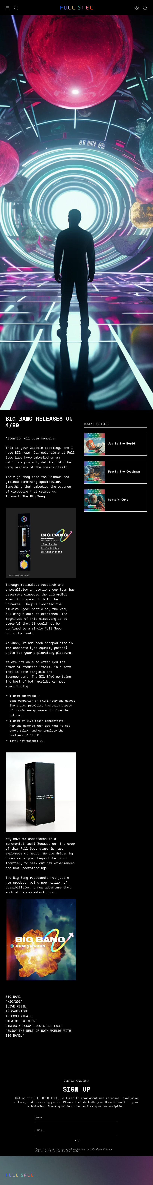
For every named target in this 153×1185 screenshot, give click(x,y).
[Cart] (145, 7)
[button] (16, 7)
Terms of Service (60, 1151)
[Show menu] (7, 7)
